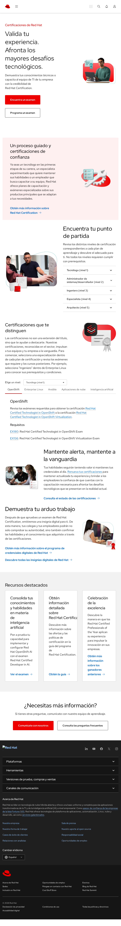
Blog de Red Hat (89, 886)
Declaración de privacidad (13, 907)
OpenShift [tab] (13, 389)
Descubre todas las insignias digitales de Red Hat (36, 560)
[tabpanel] (60, 421)
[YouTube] (94, 749)
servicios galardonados (33, 814)
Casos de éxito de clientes (15, 834)
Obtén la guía (57, 674)
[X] (109, 749)
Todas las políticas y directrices (95, 907)
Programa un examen (22, 113)
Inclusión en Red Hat (11, 890)
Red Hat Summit (89, 890)
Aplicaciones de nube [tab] (74, 389)
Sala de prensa (69, 823)
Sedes (5, 886)
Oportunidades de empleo (74, 840)
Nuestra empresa (11, 823)
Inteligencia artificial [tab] (102, 389)
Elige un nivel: (13, 382)
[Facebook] (101, 749)
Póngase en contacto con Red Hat (57, 886)
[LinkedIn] (86, 749)
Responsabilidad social (72, 834)
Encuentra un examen (22, 99)
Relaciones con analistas (14, 840)
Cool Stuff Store (49, 890)
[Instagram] (116, 749)
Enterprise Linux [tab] (33, 389)
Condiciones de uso (50, 907)
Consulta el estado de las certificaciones (70, 498)
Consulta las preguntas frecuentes (83, 725)
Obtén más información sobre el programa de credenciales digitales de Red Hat (34, 550)
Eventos (85, 882)
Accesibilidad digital (11, 910)
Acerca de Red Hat (11, 882)
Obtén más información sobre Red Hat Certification (29, 210)
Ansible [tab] (52, 389)
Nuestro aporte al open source (76, 829)
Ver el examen (19, 674)
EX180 (14, 431)
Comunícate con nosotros (33, 725)
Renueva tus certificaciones (84, 471)
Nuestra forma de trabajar (15, 829)
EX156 (14, 438)
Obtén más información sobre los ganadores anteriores (95, 665)
